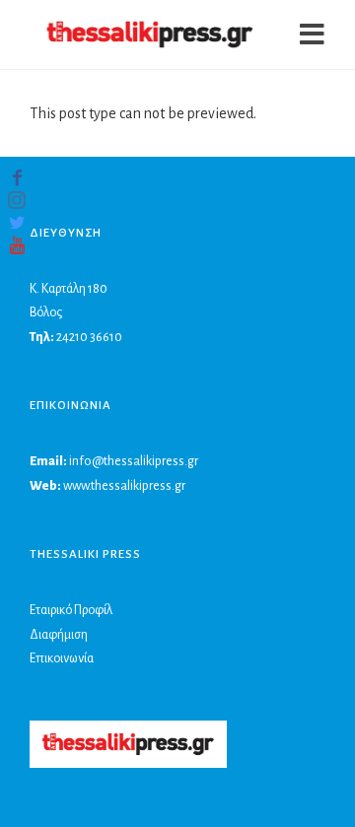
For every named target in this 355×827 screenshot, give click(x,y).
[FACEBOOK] (17, 177)
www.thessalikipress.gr (124, 486)
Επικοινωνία (62, 658)
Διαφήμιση (59, 635)
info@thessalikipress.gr (133, 461)
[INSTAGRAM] (17, 200)
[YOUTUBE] (17, 245)
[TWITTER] (17, 223)
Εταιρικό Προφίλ (71, 610)
